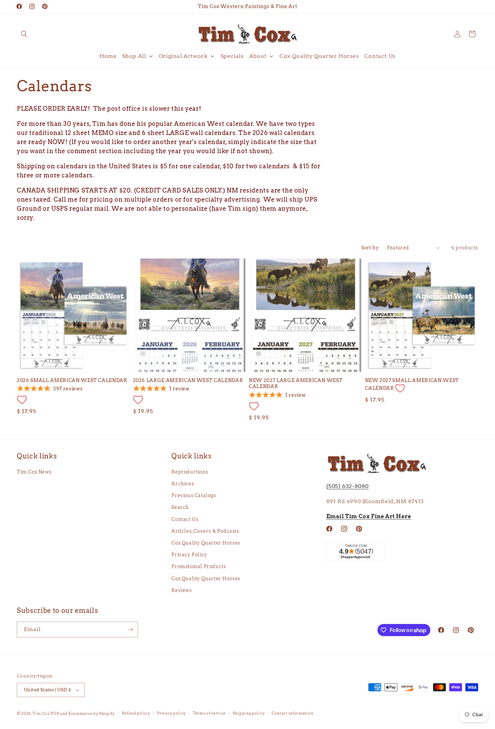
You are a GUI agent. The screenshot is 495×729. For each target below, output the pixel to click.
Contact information (292, 713)
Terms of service (209, 713)
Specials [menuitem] (232, 56)
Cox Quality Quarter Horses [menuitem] (319, 56)
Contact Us (184, 519)
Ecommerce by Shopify (91, 713)
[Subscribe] (130, 629)
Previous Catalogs (193, 495)
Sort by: (370, 247)
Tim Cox (42, 713)
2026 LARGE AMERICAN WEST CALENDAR (188, 380)
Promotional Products (198, 566)
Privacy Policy (189, 554)
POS (55, 713)
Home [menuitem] (108, 56)
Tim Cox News (34, 472)
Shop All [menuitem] (134, 56)
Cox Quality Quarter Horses (205, 543)
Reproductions (189, 472)
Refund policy (136, 713)
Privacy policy (171, 713)
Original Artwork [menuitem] (183, 56)
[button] (24, 34)
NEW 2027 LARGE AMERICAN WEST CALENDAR (295, 383)
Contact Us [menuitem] (380, 56)
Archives (182, 483)
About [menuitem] (258, 56)
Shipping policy (249, 713)
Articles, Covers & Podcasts (205, 531)
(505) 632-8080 (347, 486)
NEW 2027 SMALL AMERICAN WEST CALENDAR (412, 384)
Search (180, 507)
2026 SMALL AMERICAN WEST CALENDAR (72, 380)
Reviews (181, 590)
